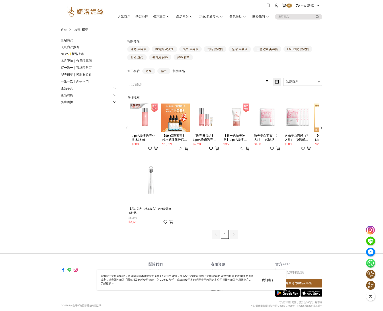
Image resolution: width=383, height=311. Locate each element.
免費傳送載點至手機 (299, 283)
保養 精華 (183, 57)
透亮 (77, 29)
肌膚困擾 (67, 102)
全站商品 (67, 40)
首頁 (64, 29)
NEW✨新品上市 (72, 54)
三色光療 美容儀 (267, 49)
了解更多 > (107, 283)
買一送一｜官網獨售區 (76, 67)
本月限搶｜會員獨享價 (76, 61)
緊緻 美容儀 (239, 49)
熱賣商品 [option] (292, 82)
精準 (85, 29)
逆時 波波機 (215, 49)
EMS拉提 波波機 (298, 49)
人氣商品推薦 (70, 47)
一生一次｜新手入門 (75, 81)
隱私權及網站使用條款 (140, 279)
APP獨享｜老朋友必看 (76, 74)
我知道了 (268, 280)
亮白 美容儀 (190, 49)
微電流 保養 (160, 57)
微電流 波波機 (164, 49)
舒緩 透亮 (137, 57)
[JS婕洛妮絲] (85, 11)
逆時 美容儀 (138, 49)
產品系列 (67, 88)
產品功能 (67, 95)
